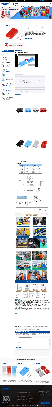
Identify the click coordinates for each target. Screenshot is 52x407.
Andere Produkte (4, 59)
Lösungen (37, 6)
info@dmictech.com (28, 0)
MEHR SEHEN (8, 66)
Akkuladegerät (4, 55)
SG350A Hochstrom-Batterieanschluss (9, 74)
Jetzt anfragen (29, 38)
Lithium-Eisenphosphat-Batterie (21, 396)
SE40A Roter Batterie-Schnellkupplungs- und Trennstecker (40, 326)
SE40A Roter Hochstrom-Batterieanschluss (25, 326)
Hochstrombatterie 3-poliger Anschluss (22, 399)
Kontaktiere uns (48, 6)
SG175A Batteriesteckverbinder (9, 70)
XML (21, 405)
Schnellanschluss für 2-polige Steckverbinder (23, 397)
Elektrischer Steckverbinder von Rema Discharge (22, 393)
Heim (21, 6)
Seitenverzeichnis (10, 405)
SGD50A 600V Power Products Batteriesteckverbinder (9, 380)
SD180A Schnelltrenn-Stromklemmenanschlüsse (9, 84)
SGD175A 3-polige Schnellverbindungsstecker (26, 379)
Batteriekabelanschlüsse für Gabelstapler (22, 400)
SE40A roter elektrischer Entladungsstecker (34, 329)
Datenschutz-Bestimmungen (16, 405)
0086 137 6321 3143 (20, 0)
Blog (29, 401)
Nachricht (32, 6)
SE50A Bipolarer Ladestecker (8, 65)
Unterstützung (42, 6)
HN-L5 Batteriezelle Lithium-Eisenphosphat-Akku (9, 93)
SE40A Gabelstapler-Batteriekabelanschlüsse (9, 79)
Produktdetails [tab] (18, 50)
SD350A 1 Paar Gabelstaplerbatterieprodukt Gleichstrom (9, 88)
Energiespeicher (4, 57)
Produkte (28, 6)
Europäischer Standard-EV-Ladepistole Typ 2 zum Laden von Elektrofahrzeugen (9, 98)
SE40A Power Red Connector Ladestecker (25, 337)
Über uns (24, 6)
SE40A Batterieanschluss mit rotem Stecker (21, 329)
